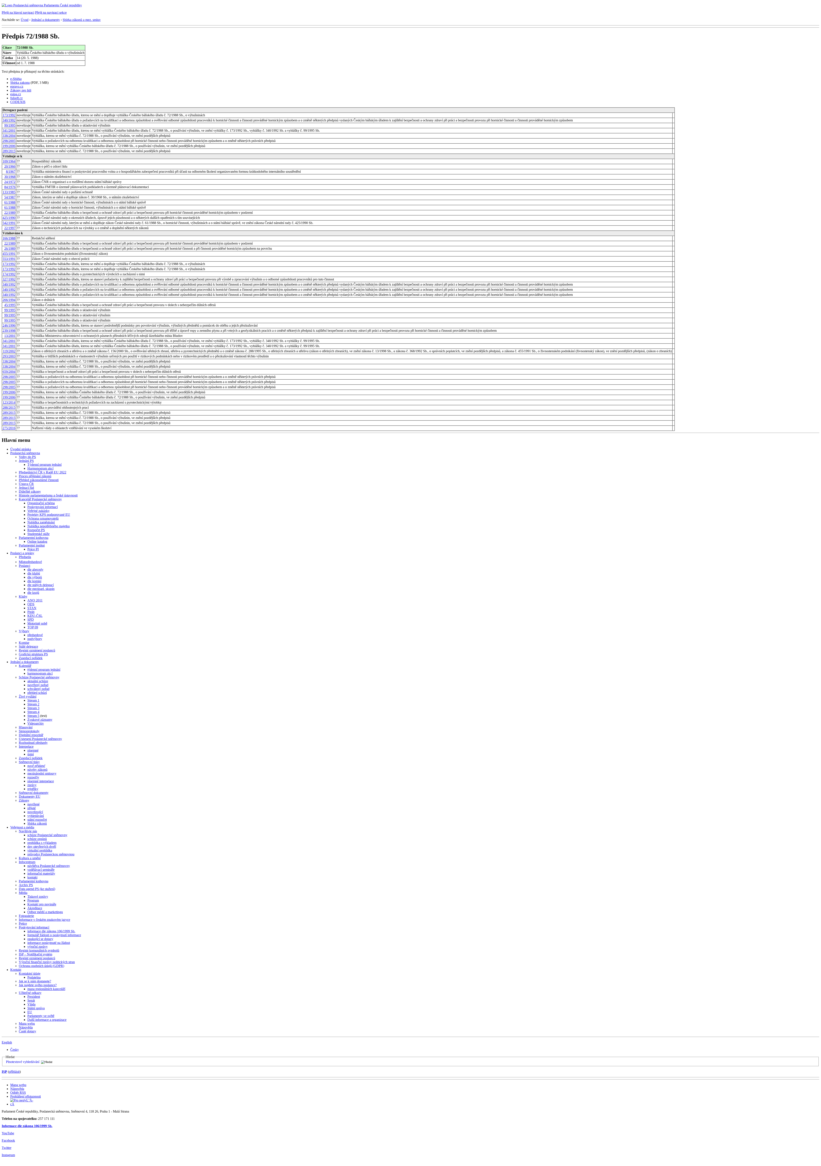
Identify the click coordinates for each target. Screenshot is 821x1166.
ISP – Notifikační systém (35, 954)
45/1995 (9, 305)
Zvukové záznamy (39, 719)
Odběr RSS (18, 1092)
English (7, 1042)
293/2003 (9, 356)
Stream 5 (33, 716)
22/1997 (9, 228)
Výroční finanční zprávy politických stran (47, 962)
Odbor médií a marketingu (45, 912)
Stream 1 (33, 700)
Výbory (24, 631)
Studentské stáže (38, 534)
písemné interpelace (40, 781)
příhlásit (14, 1071)
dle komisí (34, 581)
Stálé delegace (28, 646)
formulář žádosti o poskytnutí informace (54, 935)
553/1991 (9, 259)
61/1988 (9, 202)
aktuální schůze (37, 681)
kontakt (32, 877)
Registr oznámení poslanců (37, 650)
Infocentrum (27, 862)
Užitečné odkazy (30, 993)
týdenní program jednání (43, 669)
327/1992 (9, 279)
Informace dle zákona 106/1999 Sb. (27, 1126)
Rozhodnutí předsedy (33, 742)
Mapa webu (27, 1023)
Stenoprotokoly (29, 731)
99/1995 (9, 125)
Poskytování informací (42, 507)
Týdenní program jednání (44, 464)
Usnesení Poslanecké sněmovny (40, 739)
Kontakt (15, 969)
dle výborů (34, 577)
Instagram (8, 1155)
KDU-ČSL (35, 616)
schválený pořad (38, 689)
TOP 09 (32, 627)
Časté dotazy (27, 1031)
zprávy (32, 785)
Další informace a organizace (46, 1020)
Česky (14, 1049)
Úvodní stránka (20, 449)
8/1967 (10, 171)
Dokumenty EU (29, 796)
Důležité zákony (30, 491)
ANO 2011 (35, 600)
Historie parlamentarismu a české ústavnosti (48, 495)
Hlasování (25, 727)
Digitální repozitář (31, 735)
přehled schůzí (37, 692)
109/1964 (9, 161)
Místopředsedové (30, 562)
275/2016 (9, 428)
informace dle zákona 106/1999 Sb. (51, 931)
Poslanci (24, 566)
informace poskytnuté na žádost (48, 943)
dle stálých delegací (40, 585)
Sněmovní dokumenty (34, 793)
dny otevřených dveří (41, 846)
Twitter (6, 1148)
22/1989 (9, 212)
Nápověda (26, 1027)
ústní (30, 754)
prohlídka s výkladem (41, 843)
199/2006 (9, 146)
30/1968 (9, 176)
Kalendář (25, 666)
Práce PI (33, 549)
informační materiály (41, 873)
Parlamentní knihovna (33, 538)
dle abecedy (35, 569)
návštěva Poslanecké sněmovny (48, 866)
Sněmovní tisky (29, 762)
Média (23, 893)
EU (29, 1012)
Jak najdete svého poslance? (38, 985)
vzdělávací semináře (41, 869)
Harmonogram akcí (40, 468)
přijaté (31, 808)
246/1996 (9, 325)
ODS (30, 604)
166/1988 (9, 238)
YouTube (8, 1133)
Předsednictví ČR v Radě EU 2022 (42, 472)
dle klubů (33, 573)
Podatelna (34, 977)
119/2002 (9, 351)
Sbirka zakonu (20, 82)
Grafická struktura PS (33, 654)
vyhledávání (35, 816)
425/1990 (9, 218)
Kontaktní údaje (29, 973)
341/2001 (9, 130)
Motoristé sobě (37, 623)
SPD (30, 619)
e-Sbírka (16, 79)
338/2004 (9, 135)
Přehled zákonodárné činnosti (39, 480)
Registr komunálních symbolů (39, 950)
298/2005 (9, 141)
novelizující (35, 812)
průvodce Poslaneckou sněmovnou (50, 854)
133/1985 (9, 192)
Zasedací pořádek (31, 658)
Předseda (25, 557)
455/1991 (9, 253)
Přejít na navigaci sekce (51, 12)
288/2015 (9, 407)
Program (33, 900)
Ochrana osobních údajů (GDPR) (41, 966)
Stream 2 (33, 704)
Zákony (24, 800)
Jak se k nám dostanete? (35, 981)
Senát (31, 1000)
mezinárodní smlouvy (41, 773)
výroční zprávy (37, 946)
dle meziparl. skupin (41, 589)
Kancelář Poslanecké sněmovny (40, 499)
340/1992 (9, 120)
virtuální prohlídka (39, 850)
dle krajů (33, 592)
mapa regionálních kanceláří (46, 989)
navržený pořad (37, 685)
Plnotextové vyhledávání (22, 1062)
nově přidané (36, 766)
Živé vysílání (27, 696)
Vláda (31, 1004)
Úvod (24, 20)
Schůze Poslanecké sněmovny (39, 677)
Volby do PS (27, 457)
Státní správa (36, 1008)
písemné (32, 750)
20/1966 (9, 166)
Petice (23, 923)
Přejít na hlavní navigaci (18, 12)
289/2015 (9, 151)
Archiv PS (26, 885)
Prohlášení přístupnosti (25, 1096)
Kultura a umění (30, 858)
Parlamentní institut (32, 545)
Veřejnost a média (22, 827)
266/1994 (9, 300)
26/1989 (9, 248)
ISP (4, 1071)
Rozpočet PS (36, 530)
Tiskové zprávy (37, 896)
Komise (24, 642)
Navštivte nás (28, 831)
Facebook (8, 1140)
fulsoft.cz (16, 98)
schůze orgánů (37, 839)
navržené (33, 804)
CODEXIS (17, 102)
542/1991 (9, 223)
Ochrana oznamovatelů (43, 518)
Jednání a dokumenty (45, 20)
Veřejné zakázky (38, 511)
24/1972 (9, 182)
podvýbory (34, 639)
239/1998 (9, 330)
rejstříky (32, 789)
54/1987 (9, 197)
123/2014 (9, 402)
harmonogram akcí (40, 673)
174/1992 (9, 274)
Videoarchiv (35, 723)
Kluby (23, 596)
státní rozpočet (37, 819)
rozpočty (33, 777)
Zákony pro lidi (20, 90)
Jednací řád (26, 487)
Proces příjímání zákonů (35, 476)
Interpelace (26, 746)
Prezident (33, 996)
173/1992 (9, 115)
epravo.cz (16, 86)
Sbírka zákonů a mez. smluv (82, 20)
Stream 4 (33, 712)
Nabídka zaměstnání (41, 522)
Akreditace (34, 908)
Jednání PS (26, 461)
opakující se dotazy (40, 939)
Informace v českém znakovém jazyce (44, 919)
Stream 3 (33, 708)
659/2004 (9, 371)
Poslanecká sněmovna (25, 453)
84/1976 (9, 187)
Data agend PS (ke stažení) (37, 889)
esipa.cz (15, 94)
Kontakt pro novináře (41, 904)
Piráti (30, 612)
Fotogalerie (26, 916)
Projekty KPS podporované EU (48, 514)
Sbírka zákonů (37, 823)
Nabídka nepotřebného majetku (48, 526)
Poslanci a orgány (22, 553)
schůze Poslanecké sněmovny (47, 835)
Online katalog (37, 541)
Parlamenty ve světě (40, 1016)
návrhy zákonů (37, 769)
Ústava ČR (26, 484)
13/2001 (9, 336)
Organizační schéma (41, 503)
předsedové (35, 635)
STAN (31, 608)
